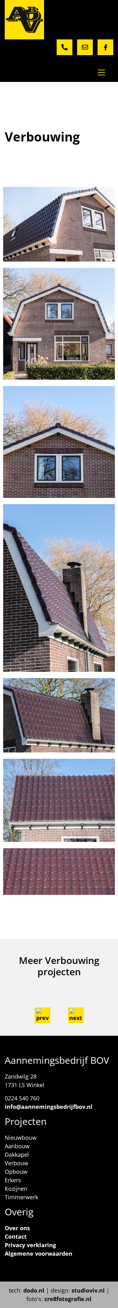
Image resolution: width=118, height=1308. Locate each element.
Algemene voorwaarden (38, 1253)
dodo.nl (33, 1290)
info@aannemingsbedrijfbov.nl (49, 1106)
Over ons (17, 1228)
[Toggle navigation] (101, 72)
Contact (16, 1236)
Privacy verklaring (30, 1245)
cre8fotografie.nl (68, 1299)
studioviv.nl (88, 1290)
